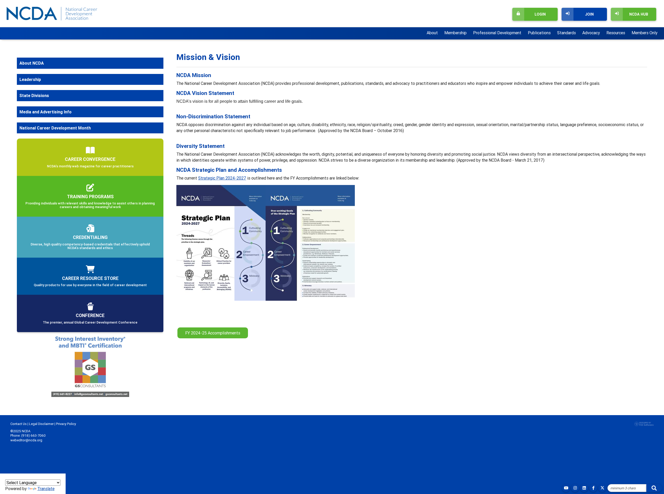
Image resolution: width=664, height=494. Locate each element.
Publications (539, 32)
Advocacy (591, 32)
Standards (566, 32)
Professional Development (497, 32)
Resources (615, 32)
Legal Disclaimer (41, 424)
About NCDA (31, 63)
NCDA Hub (638, 14)
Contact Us (18, 424)
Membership (455, 32)
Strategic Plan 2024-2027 (222, 178)
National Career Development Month (55, 128)
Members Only (645, 32)
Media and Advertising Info (45, 111)
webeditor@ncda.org (26, 440)
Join (589, 14)
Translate (45, 488)
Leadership (30, 79)
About (432, 32)
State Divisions (34, 95)
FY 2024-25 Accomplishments (212, 332)
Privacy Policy (66, 424)
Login (540, 14)
